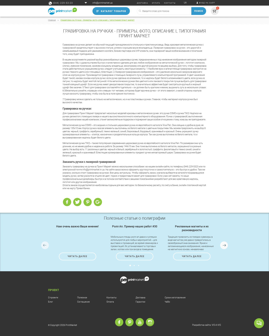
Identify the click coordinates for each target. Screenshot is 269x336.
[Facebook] (67, 202)
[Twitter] (77, 202)
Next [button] (224, 245)
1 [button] (130, 265)
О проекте (53, 297)
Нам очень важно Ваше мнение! (77, 226)
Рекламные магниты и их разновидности (192, 228)
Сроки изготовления (175, 297)
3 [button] (138, 265)
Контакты (111, 297)
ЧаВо (167, 302)
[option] (77, 242)
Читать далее (77, 256)
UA (185, 2)
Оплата (110, 302)
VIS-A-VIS (216, 325)
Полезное (82, 297)
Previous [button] (45, 245)
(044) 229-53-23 (63, 3)
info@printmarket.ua (102, 3)
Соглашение (83, 302)
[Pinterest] (87, 202)
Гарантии (140, 302)
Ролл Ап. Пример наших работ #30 (134, 226)
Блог (50, 302)
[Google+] (97, 202)
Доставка (140, 297)
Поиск (198, 11)
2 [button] (134, 265)
